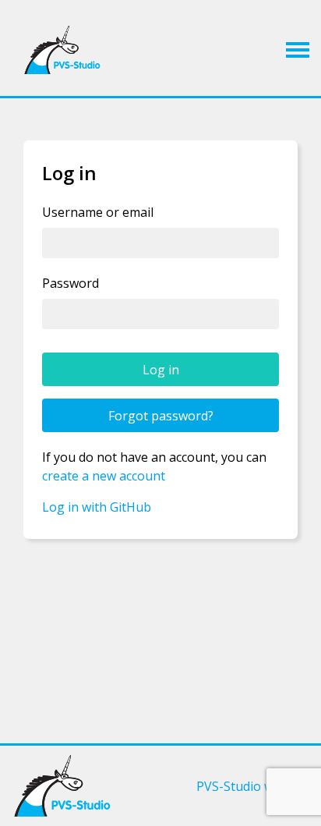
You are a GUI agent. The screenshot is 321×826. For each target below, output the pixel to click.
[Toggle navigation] (297, 50)
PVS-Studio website (252, 786)
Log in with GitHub (96, 507)
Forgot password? (160, 415)
